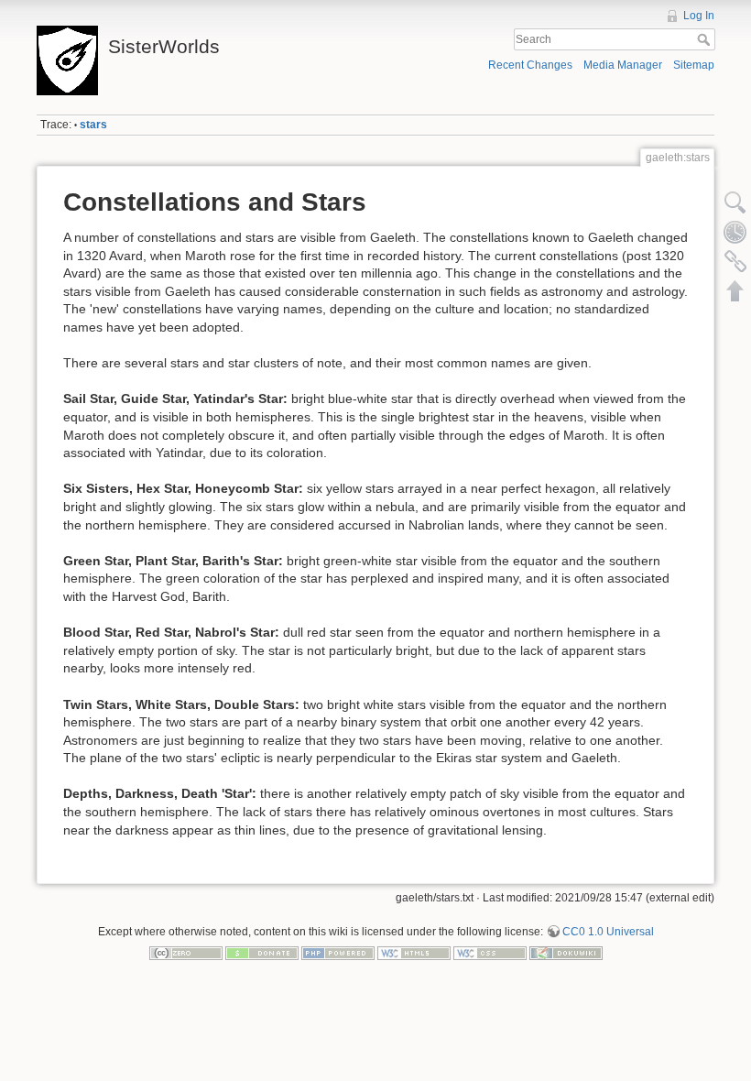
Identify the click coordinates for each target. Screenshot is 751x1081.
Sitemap (693, 65)
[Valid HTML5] (414, 952)
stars (93, 124)
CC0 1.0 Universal (608, 931)
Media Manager (622, 65)
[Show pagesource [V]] (735, 202)
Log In (698, 15)
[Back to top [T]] (735, 290)
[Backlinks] (735, 261)
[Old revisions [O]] (735, 231)
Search (705, 39)
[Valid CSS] (490, 952)
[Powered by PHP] (338, 952)
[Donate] (262, 952)
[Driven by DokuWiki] (566, 952)
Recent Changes (530, 65)
